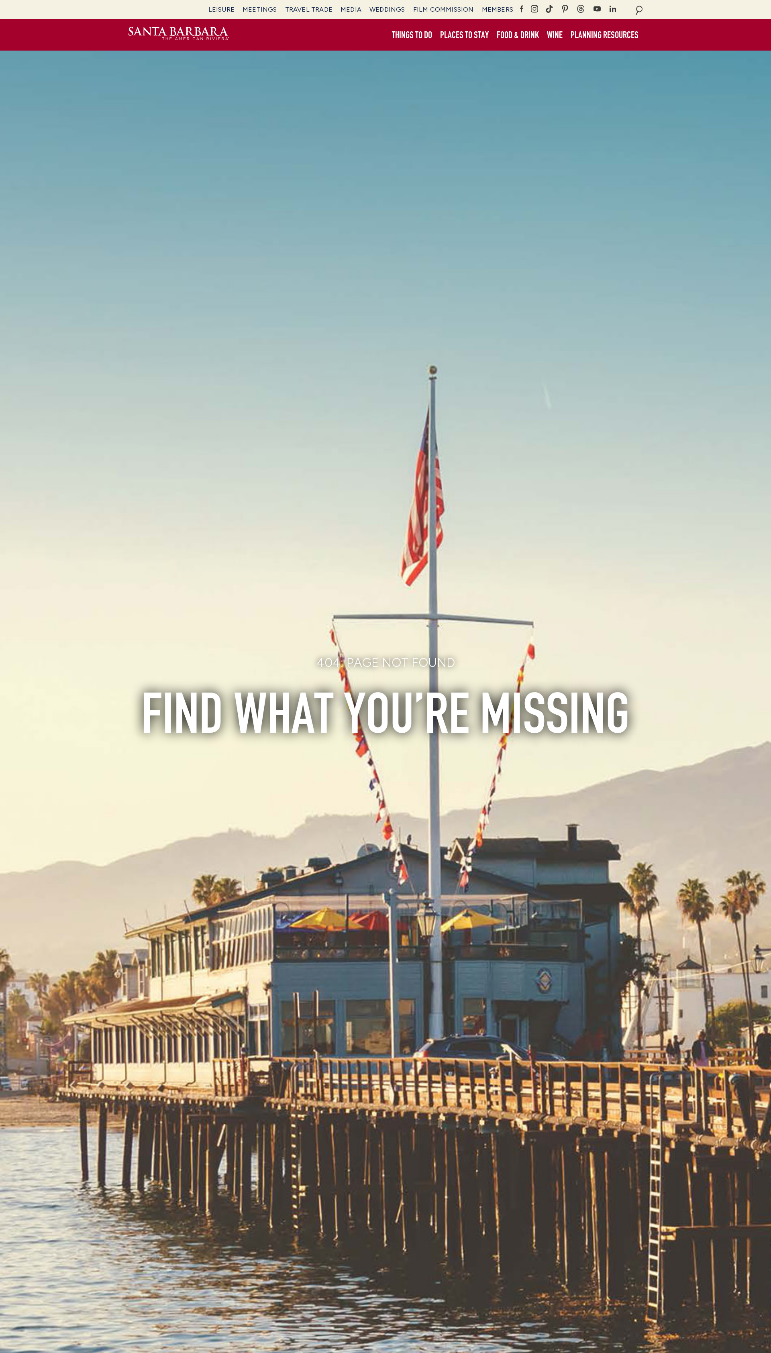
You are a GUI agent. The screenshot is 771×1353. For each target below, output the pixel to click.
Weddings (387, 9)
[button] (412, 35)
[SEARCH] (639, 9)
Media (351, 9)
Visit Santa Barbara (178, 35)
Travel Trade (308, 9)
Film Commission (443, 9)
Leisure (221, 9)
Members (497, 9)
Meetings (260, 9)
